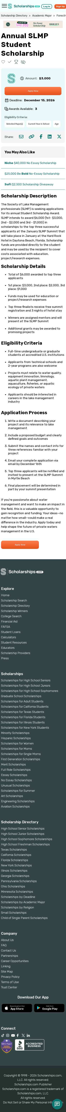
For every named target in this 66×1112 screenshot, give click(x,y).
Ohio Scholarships (13, 886)
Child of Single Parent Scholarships (24, 918)
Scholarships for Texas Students (22, 712)
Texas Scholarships (14, 849)
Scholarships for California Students (25, 706)
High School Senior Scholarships (23, 828)
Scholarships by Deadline (18, 897)
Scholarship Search (14, 600)
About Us (7, 940)
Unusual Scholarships (15, 785)
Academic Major (42, 15)
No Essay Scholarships (16, 780)
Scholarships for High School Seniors (26, 680)
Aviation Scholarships (15, 806)
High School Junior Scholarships (22, 834)
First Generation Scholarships (20, 759)
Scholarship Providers (15, 653)
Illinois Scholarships (14, 870)
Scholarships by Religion (17, 907)
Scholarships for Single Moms (21, 754)
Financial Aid (9, 621)
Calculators (8, 637)
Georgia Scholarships (15, 876)
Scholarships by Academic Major (23, 902)
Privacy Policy (10, 976)
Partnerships (9, 955)
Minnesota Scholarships (17, 891)
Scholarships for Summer (18, 790)
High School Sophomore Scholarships (26, 839)
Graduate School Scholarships (21, 696)
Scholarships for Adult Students (22, 701)
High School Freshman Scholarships (25, 844)
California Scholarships (16, 855)
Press (5, 658)
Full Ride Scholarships (16, 769)
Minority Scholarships (15, 733)
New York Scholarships (16, 865)
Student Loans (11, 632)
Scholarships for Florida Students (23, 717)
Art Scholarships (12, 796)
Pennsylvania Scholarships (19, 881)
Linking (5, 966)
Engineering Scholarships (18, 801)
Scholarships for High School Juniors (25, 685)
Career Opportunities (15, 961)
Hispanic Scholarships (16, 738)
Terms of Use (10, 982)
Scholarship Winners (14, 611)
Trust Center (9, 987)
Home (5, 595)
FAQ (4, 945)
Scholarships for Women (17, 743)
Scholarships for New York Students (25, 727)
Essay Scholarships (14, 775)
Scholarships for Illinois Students (23, 722)
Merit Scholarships (13, 764)
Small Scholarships (14, 912)
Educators (8, 647)
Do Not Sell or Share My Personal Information (33, 1102)
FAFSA (5, 626)
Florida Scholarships (14, 860)
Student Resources (14, 642)
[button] (3, 62)
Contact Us (8, 950)
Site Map (7, 971)
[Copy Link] (31, 136)
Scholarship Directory (14, 15)
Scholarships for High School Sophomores (29, 691)
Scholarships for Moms (16, 748)
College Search (11, 616)
